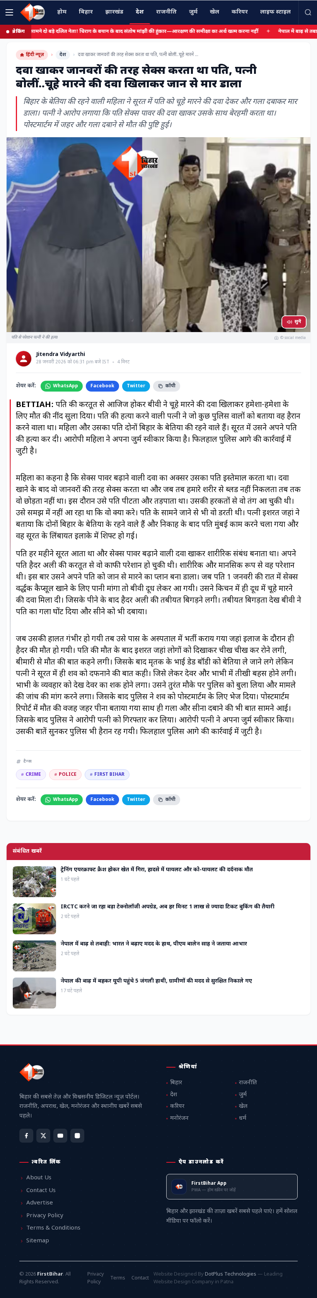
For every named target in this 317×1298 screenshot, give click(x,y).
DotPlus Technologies (230, 1274)
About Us (38, 1178)
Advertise (39, 1203)
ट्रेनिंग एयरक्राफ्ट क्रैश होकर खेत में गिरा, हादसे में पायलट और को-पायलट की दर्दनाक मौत (157, 870)
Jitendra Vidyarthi (60, 354)
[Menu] (9, 12)
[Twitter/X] (43, 1136)
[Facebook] (26, 1136)
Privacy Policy (44, 1216)
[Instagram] (77, 1136)
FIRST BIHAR (107, 775)
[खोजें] (307, 12)
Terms (117, 1278)
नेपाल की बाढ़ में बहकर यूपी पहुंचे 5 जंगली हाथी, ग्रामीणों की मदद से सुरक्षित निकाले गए (156, 981)
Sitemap (37, 1241)
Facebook (102, 386)
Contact (140, 1278)
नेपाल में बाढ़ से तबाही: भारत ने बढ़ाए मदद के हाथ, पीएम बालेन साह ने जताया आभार (154, 944)
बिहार (176, 1083)
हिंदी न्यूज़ (35, 55)
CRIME (31, 775)
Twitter (136, 386)
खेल (243, 1106)
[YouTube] (60, 1136)
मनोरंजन (179, 1118)
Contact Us (41, 1190)
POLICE (65, 775)
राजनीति (248, 1083)
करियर (177, 1106)
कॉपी (170, 386)
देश (63, 55)
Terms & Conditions (53, 1228)
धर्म (242, 1118)
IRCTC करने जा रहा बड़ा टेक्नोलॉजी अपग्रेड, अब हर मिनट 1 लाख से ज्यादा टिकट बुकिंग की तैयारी (167, 907)
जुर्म (243, 1095)
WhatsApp (65, 386)
